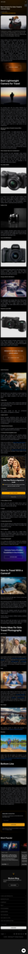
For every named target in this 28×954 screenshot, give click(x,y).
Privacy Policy (13, 496)
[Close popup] (25, 455)
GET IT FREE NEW (14, 493)
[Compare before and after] (13, 467)
